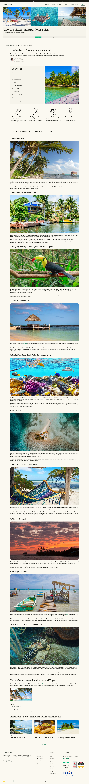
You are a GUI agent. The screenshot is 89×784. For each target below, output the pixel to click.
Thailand (52, 766)
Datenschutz (23, 781)
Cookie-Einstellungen (42, 781)
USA (51, 765)
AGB (28, 781)
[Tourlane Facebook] (4, 761)
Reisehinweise (34, 781)
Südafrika (52, 758)
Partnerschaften (40, 758)
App (37, 763)
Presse (38, 761)
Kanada (51, 763)
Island (51, 756)
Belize (16, 45)
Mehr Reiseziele (53, 771)
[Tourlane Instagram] (6, 761)
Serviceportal (39, 765)
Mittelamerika (12, 45)
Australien (52, 770)
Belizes (25, 343)
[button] (7, 4)
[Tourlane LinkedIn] (9, 761)
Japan (51, 768)
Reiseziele (7, 45)
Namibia (51, 761)
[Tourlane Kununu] (11, 761)
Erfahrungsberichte (40, 760)
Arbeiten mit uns (40, 756)
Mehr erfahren (44, 744)
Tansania (52, 760)
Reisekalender (53, 773)
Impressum (17, 781)
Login (83, 4)
